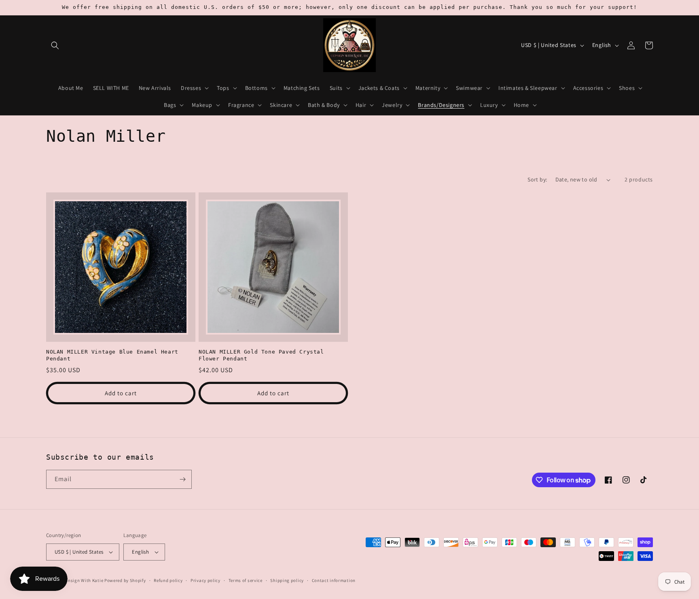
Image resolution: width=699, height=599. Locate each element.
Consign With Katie (83, 580)
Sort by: (537, 179)
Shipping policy (287, 580)
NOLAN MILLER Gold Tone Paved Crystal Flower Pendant (261, 355)
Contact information (334, 580)
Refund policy (168, 580)
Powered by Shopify (125, 580)
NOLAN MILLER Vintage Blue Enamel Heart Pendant (112, 355)
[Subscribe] (182, 479)
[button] (55, 45)
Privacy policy (205, 580)
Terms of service (246, 580)
